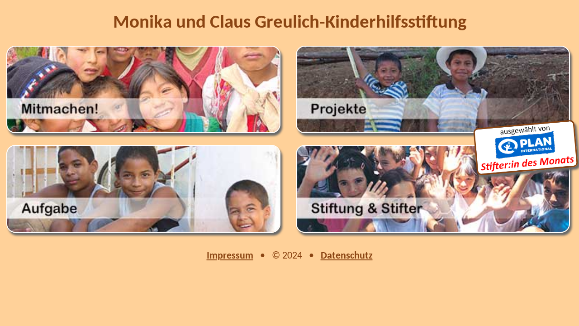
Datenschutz (347, 256)
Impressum (230, 256)
